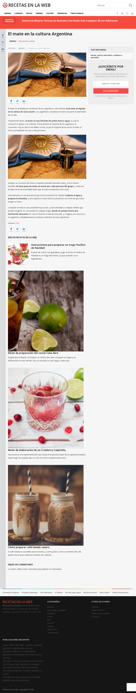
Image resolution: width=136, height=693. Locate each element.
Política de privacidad (101, 613)
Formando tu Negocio (11, 592)
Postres (50, 13)
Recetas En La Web (27, 41)
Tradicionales (77, 13)
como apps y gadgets (56, 610)
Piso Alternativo (46, 592)
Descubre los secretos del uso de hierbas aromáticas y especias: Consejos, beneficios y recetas (22, 670)
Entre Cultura (104, 592)
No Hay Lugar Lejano (73, 592)
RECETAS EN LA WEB (17, 602)
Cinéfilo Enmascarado (120, 592)
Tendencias (62, 13)
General (39, 13)
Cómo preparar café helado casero (28, 547)
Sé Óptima (59, 592)
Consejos (18, 13)
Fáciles (29, 13)
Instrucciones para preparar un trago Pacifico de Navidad (58, 246)
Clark (17, 223)
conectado (32, 569)
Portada (11, 48)
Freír (49, 619)
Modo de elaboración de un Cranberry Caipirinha (37, 450)
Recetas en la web (10, 689)
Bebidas (7, 13)
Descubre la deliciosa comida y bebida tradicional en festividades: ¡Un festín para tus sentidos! (22, 654)
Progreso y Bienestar (30, 592)
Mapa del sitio (98, 610)
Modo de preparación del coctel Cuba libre (33, 353)
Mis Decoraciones (90, 592)
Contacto (95, 616)
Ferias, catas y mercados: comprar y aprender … (106, 56)
